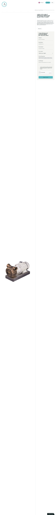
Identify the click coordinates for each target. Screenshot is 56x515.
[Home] (4, 4)
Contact (48, 2)
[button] (41, 3)
